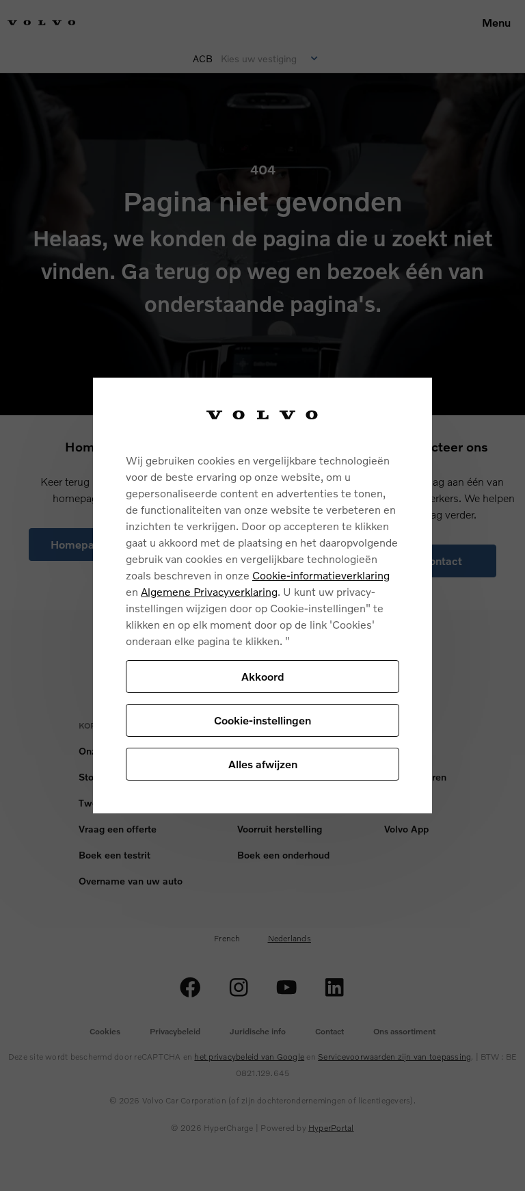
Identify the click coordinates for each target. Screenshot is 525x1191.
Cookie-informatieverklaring (321, 574)
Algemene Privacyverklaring (209, 591)
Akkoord (262, 676)
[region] (262, 595)
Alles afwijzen (262, 763)
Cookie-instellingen (262, 720)
